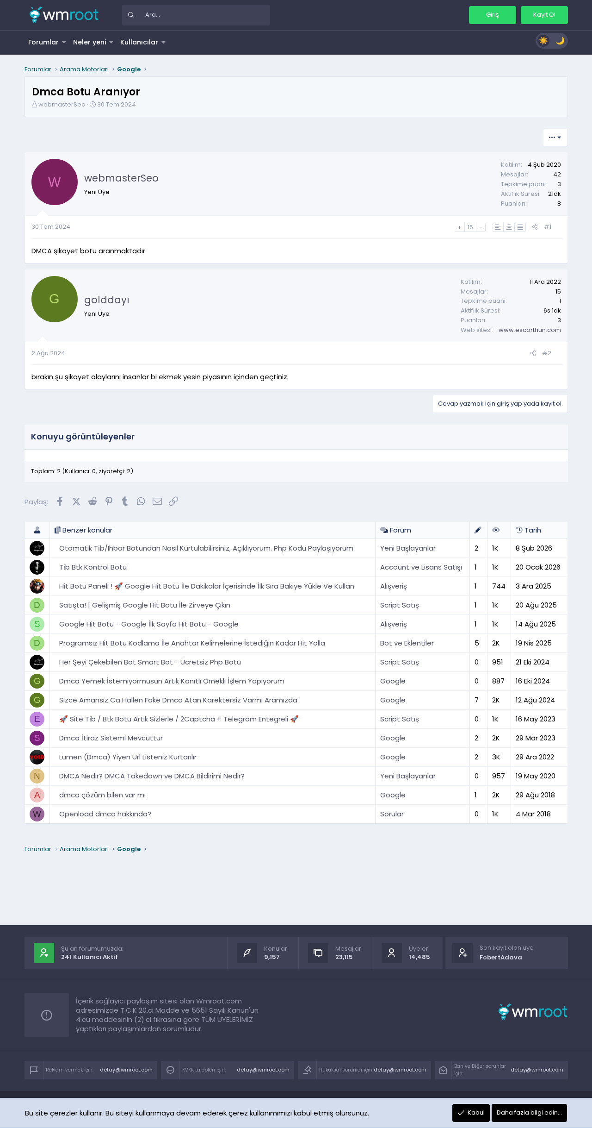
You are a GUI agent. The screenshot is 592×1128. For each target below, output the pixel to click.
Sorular (392, 814)
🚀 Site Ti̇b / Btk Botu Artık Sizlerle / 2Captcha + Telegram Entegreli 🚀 (179, 719)
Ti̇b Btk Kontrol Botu (93, 567)
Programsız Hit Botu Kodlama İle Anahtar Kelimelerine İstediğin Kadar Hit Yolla (192, 643)
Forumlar (43, 42)
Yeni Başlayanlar (408, 548)
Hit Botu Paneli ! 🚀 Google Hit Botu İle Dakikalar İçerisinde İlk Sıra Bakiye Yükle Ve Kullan (206, 586)
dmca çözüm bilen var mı (102, 795)
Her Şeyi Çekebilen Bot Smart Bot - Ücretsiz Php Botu (150, 662)
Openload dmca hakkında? (105, 814)
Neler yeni (89, 42)
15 (470, 227)
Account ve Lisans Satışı (421, 567)
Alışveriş (393, 586)
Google (393, 681)
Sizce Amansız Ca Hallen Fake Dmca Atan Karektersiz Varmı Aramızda (178, 700)
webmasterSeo (62, 104)
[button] (64, 42)
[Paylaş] (535, 227)
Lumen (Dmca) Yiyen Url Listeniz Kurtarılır (128, 757)
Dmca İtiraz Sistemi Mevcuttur (111, 738)
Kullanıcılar (139, 42)
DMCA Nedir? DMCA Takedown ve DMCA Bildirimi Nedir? (152, 776)
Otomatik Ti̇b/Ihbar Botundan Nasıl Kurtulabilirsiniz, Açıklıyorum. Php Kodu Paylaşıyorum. (207, 548)
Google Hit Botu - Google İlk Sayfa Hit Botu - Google (149, 624)
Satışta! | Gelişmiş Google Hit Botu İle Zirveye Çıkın (144, 605)
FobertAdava (501, 957)
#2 (546, 353)
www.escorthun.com (530, 330)
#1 (547, 226)
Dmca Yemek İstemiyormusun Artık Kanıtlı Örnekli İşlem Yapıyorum (171, 681)
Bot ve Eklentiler (407, 643)
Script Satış (399, 605)
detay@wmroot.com (126, 1069)
